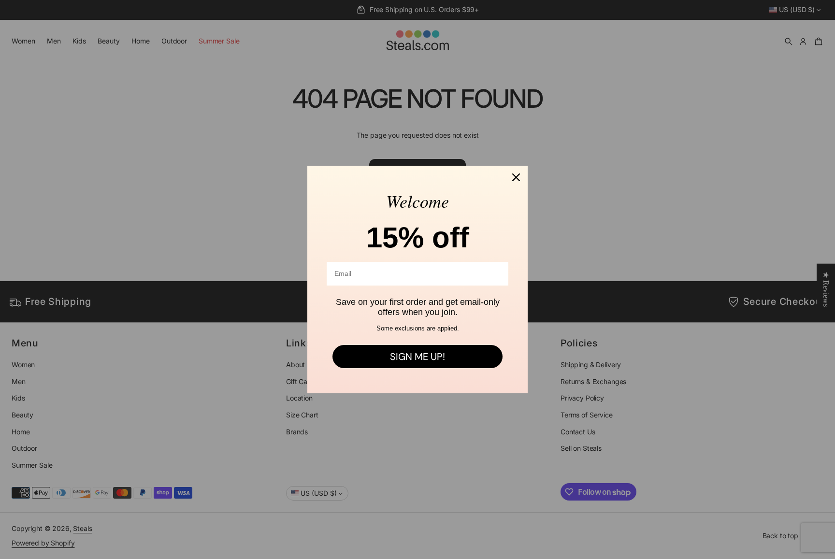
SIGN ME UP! (417, 356)
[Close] (516, 177)
